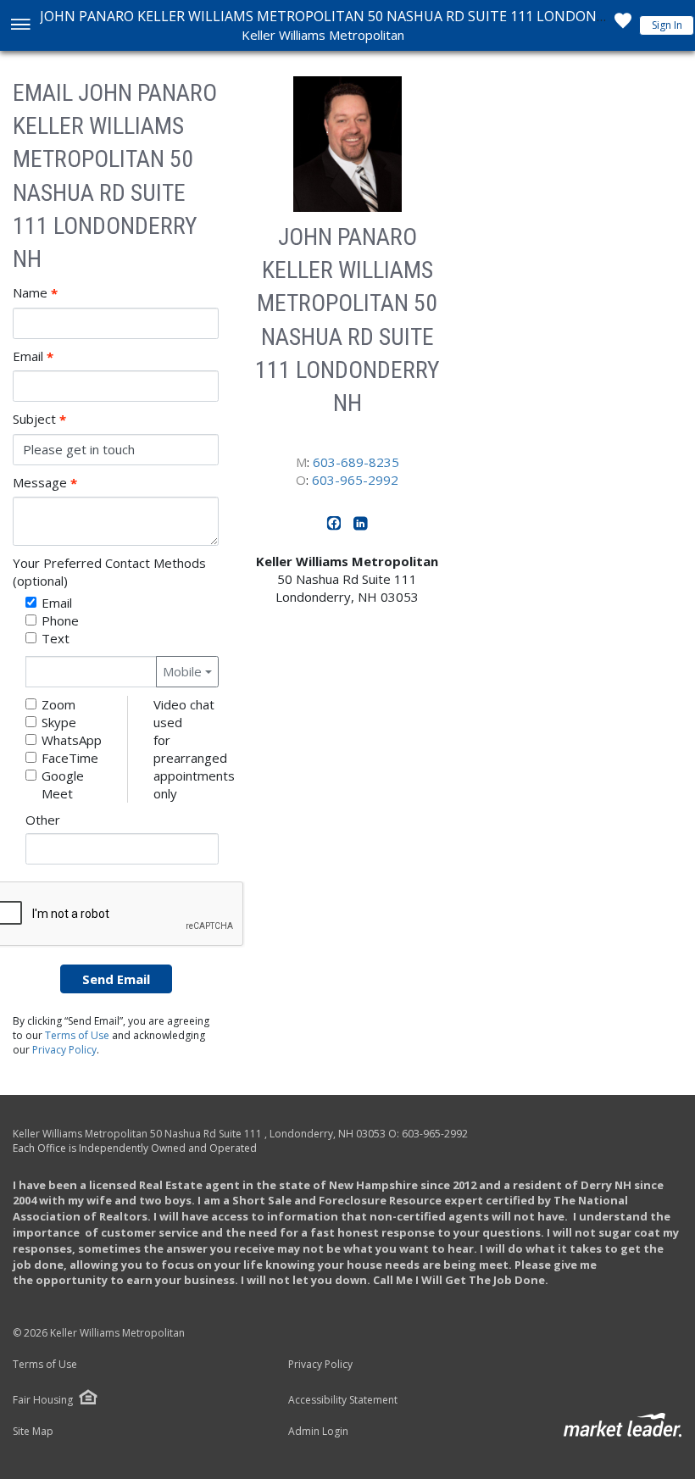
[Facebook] (336, 526)
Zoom (58, 704)
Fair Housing (43, 1400)
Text (56, 638)
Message (45, 483)
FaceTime (70, 757)
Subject (39, 419)
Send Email (116, 978)
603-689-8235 (356, 461)
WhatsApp (72, 739)
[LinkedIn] (360, 526)
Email (33, 356)
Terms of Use (77, 1035)
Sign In (667, 25)
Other (42, 819)
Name (35, 293)
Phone (60, 620)
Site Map (33, 1431)
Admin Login (318, 1431)
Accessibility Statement (343, 1400)
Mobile (182, 671)
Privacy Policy (64, 1050)
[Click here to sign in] (623, 25)
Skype (59, 722)
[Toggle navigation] (20, 25)
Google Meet (63, 784)
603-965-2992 (355, 479)
